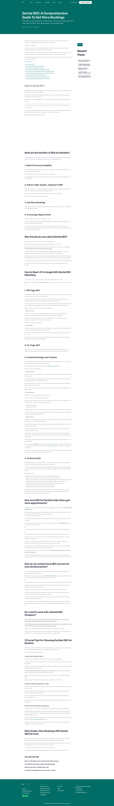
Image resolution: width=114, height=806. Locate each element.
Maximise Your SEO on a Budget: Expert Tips (83, 69)
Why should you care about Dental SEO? (34, 68)
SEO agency (41, 282)
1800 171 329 (75, 2)
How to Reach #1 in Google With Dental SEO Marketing (38, 69)
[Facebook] (23, 796)
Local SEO (27, 507)
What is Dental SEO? (30, 64)
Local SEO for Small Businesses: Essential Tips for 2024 (84, 73)
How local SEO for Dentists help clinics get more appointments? (40, 71)
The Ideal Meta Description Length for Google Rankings (84, 65)
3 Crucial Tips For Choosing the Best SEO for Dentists (37, 76)
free (37, 750)
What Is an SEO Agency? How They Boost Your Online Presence (84, 61)
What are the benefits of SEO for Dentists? (35, 66)
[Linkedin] (27, 796)
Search (80, 44)
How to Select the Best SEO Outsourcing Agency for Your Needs (84, 76)
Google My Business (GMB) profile (50, 576)
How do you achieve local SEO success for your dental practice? (40, 73)
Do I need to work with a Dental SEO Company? (36, 75)
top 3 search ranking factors (53, 366)
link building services (38, 719)
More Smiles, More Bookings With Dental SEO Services (37, 78)
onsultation (40, 750)
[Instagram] (25, 796)
